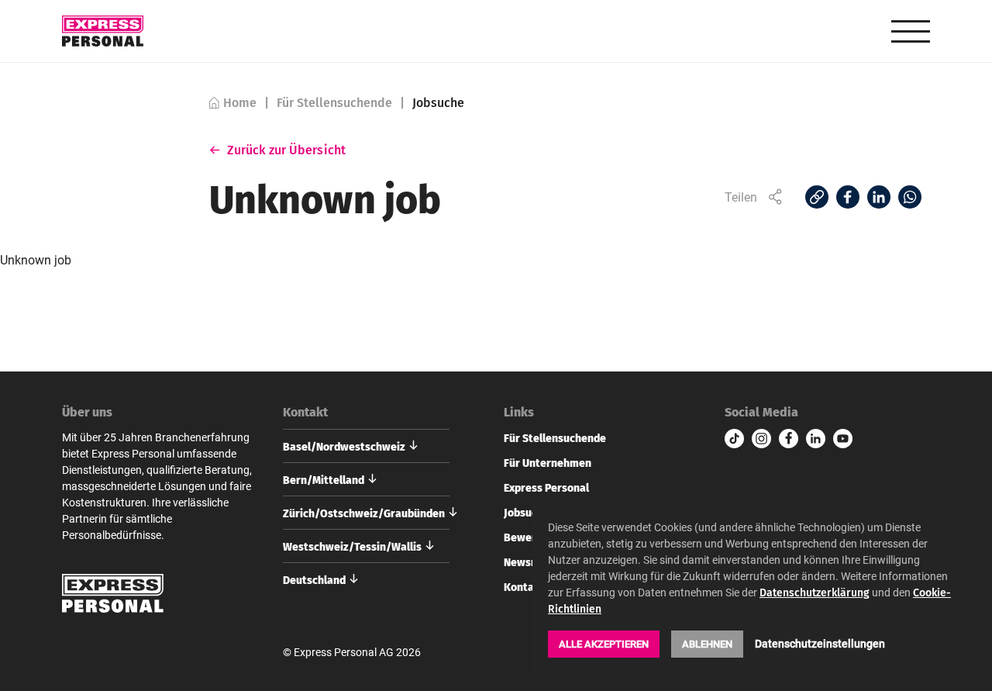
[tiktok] (734, 438)
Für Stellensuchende (334, 103)
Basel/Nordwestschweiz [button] (344, 445)
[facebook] (788, 438)
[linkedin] (815, 438)
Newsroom (530, 561)
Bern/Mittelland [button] (323, 479)
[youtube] (842, 438)
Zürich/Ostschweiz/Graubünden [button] (364, 512)
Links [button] (519, 412)
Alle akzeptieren (604, 644)
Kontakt (524, 586)
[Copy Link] (816, 197)
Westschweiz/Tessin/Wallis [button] (352, 546)
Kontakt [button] (305, 412)
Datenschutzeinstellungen (820, 643)
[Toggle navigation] (910, 31)
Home (240, 103)
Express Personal (546, 487)
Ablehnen (707, 644)
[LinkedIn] (878, 197)
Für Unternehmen (547, 462)
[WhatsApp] (909, 197)
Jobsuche (526, 511)
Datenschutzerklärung (815, 592)
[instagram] (761, 438)
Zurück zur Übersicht (286, 149)
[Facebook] (847, 197)
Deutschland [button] (314, 579)
